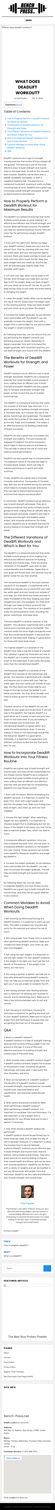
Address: (8, 1427)
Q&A (9, 151)
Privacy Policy (9, 1367)
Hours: (7, 1438)
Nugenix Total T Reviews (14, 1372)
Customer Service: (12, 1452)
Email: (6, 1423)
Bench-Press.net (16, 1416)
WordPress (47, 1507)
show (18, 105)
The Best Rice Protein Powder (27, 1336)
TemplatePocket (26, 1507)
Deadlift (15, 1231)
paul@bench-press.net (19, 1423)
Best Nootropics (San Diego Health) (18, 1377)
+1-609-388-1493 (29, 1452)
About (6, 1353)
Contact (7, 1358)
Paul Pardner (9, 1362)
